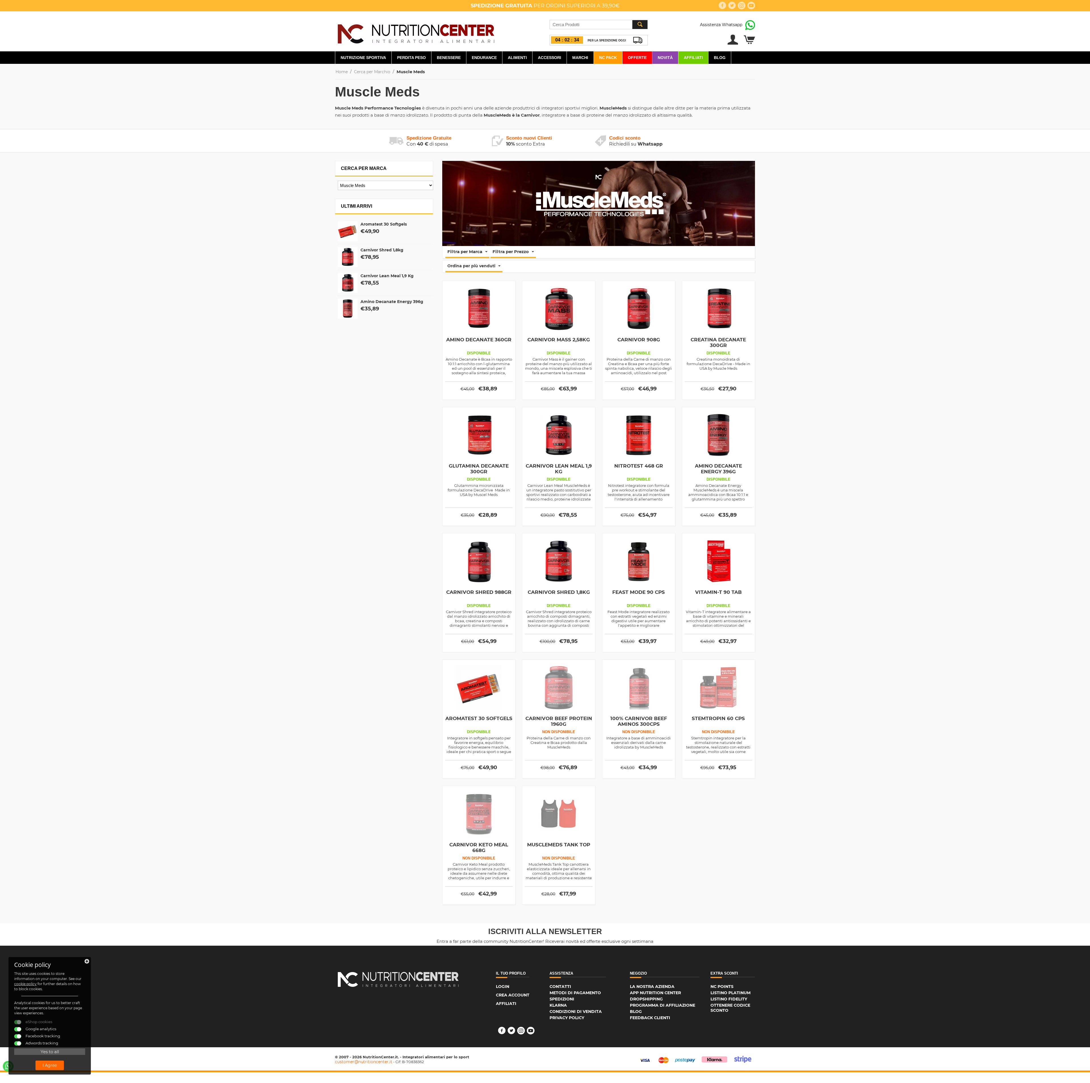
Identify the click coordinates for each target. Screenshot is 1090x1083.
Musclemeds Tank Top (558, 845)
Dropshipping (646, 999)
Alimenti (517, 57)
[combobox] (599, 24)
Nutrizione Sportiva (363, 57)
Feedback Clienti (650, 1017)
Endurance (484, 57)
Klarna (558, 1005)
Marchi (580, 57)
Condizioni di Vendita (576, 1011)
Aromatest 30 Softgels (383, 224)
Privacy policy (567, 1017)
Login (502, 986)
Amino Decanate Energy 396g (391, 301)
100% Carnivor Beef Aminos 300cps (638, 721)
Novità (665, 57)
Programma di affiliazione (662, 1005)
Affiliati (693, 57)
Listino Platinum (730, 992)
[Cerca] (639, 24)
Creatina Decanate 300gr (718, 342)
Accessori (549, 57)
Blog (720, 57)
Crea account (512, 995)
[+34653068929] (8, 1066)
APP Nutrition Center (655, 992)
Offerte (637, 57)
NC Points (721, 986)
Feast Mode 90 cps (638, 592)
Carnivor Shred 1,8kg (381, 250)
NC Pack (608, 57)
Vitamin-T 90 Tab (718, 592)
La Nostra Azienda (652, 986)
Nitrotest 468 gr (638, 466)
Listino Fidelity (728, 999)
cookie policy (25, 984)
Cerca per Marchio (372, 71)
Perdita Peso (411, 57)
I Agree (50, 1065)
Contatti (560, 986)
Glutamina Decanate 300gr (479, 468)
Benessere (449, 57)
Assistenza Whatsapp (721, 24)
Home (342, 71)
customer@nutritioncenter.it (363, 1061)
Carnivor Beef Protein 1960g (558, 721)
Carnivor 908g (638, 339)
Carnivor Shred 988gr (479, 592)
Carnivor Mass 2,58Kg (558, 339)
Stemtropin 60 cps (718, 718)
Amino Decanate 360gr (479, 339)
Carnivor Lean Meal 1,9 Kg (387, 275)
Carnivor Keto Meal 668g (478, 847)
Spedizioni (562, 999)
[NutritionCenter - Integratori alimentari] (415, 32)
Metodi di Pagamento (575, 992)
